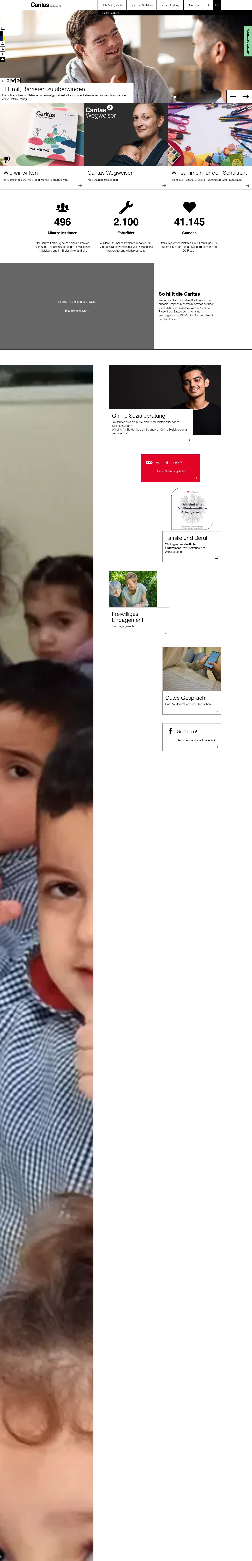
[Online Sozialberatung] (165, 400)
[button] (57, 5)
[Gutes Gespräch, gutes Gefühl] (192, 669)
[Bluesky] (12, 80)
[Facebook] (2, 80)
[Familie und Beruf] (192, 509)
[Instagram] (7, 80)
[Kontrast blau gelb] (2, 38)
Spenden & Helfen (141, 5)
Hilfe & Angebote (112, 5)
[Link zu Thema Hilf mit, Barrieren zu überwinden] (126, 56)
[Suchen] (209, 5)
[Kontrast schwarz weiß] (2, 33)
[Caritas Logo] (40, 4)
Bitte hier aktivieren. (77, 310)
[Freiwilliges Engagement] (133, 589)
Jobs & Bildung (170, 5)
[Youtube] (18, 80)
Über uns (193, 5)
